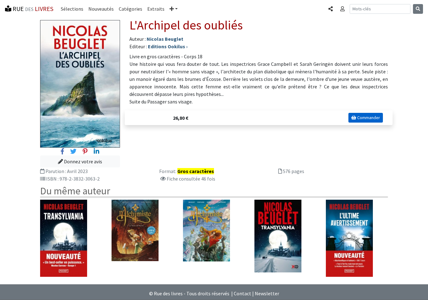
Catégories (130, 9)
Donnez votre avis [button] (82, 161)
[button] (173, 9)
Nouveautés (101, 9)
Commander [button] (368, 117)
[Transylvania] (277, 235)
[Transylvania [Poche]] (63, 237)
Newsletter (267, 293)
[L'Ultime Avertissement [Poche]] (349, 237)
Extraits (155, 9)
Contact (242, 293)
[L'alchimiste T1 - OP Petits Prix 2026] (135, 230)
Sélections (72, 9)
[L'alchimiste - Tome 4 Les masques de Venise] (206, 230)
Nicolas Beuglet (165, 39)
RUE (32, 9)
